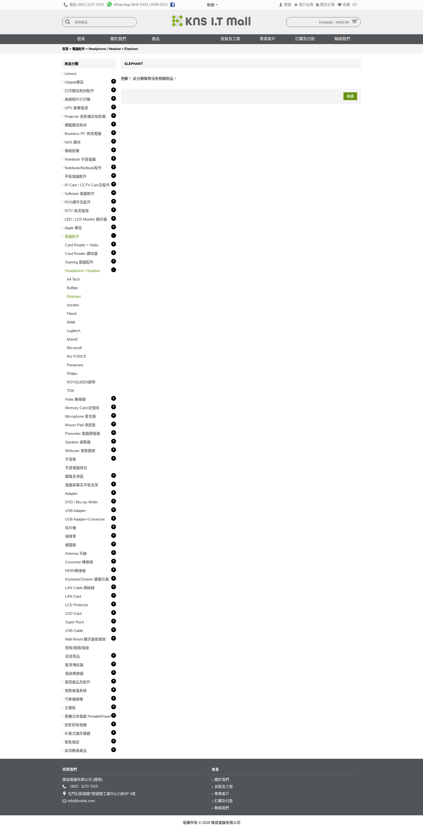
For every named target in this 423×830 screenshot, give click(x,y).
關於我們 (221, 779)
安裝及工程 (223, 786)
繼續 (350, 96)
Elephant (131, 49)
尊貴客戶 (221, 794)
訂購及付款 (223, 801)
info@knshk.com (81, 801)
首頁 (65, 49)
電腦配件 (78, 49)
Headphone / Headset (105, 49)
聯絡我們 (221, 808)
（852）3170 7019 (83, 786)
